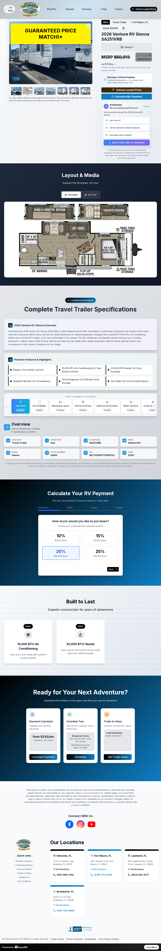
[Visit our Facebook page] (69, 824)
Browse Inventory (24, 861)
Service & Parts (24, 869)
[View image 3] (39, 91)
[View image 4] (51, 91)
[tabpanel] (80, 440)
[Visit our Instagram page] (80, 824)
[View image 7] (85, 91)
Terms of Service (74, 939)
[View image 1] (16, 91)
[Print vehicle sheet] (123, 28)
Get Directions (62, 869)
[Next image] (87, 53)
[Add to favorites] (88, 25)
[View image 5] (62, 91)
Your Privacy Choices (108, 939)
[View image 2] (28, 91)
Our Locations (24, 881)
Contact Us (24, 877)
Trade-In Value (24, 873)
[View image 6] (74, 91)
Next (111, 569)
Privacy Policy (57, 939)
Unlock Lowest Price (146, 9)
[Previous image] (14, 53)
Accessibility (90, 939)
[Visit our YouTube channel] (92, 824)
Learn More (151, 947)
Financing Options (24, 865)
